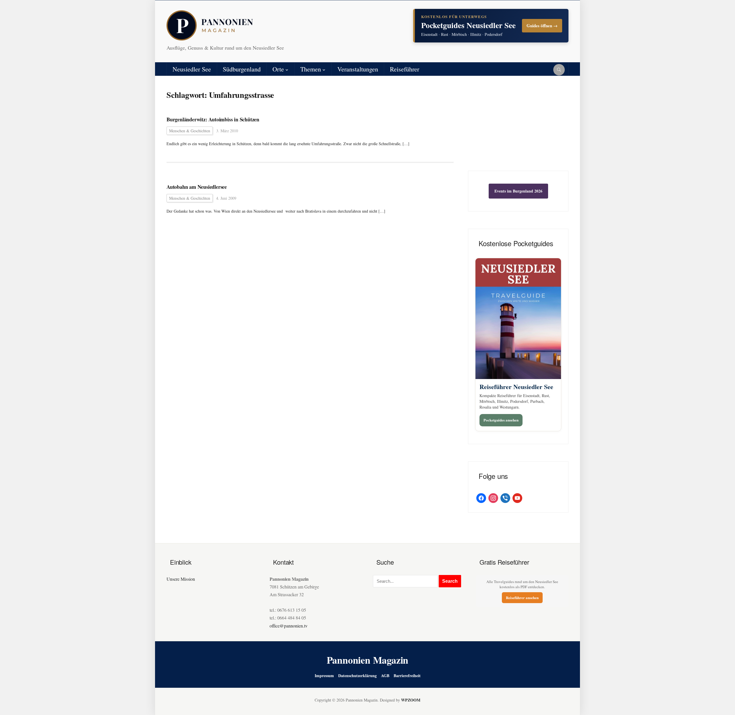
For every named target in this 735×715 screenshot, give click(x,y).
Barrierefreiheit (407, 676)
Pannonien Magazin (368, 660)
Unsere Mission (181, 579)
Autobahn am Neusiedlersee (197, 187)
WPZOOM (410, 700)
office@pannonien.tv (288, 626)
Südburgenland (242, 69)
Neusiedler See (192, 69)
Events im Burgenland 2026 (518, 191)
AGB (385, 676)
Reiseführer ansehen (522, 597)
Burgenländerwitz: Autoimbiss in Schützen (213, 119)
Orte (278, 69)
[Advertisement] (518, 128)
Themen (310, 69)
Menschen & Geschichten (189, 130)
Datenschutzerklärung (357, 676)
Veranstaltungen (357, 69)
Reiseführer (404, 69)
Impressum (324, 676)
